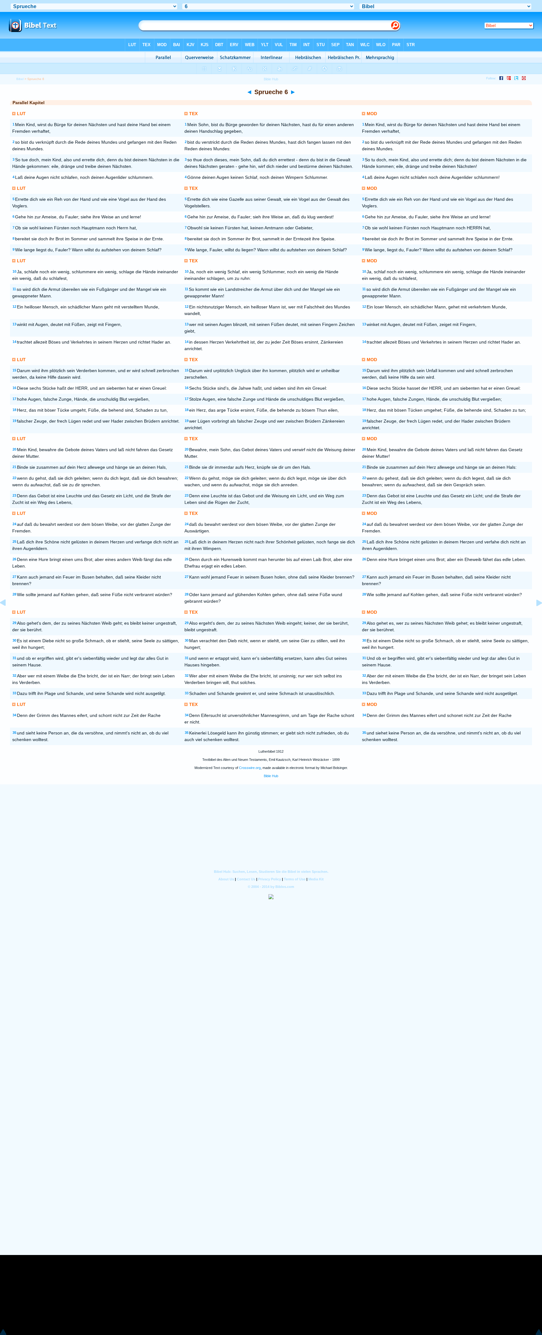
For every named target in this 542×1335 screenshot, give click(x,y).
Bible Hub (271, 776)
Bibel (20, 79)
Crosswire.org (250, 768)
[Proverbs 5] (8, 617)
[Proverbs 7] (534, 617)
